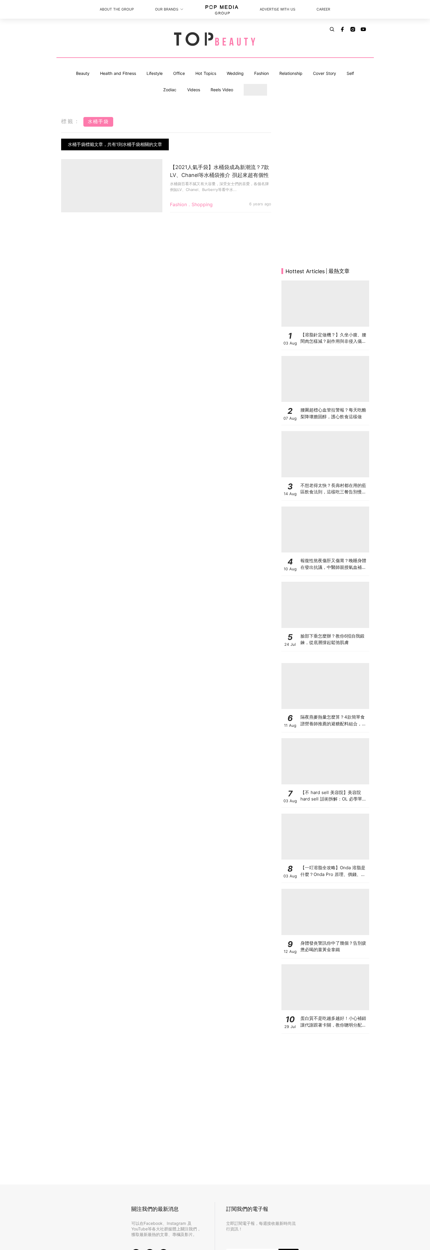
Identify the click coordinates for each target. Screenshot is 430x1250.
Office (179, 73)
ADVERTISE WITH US (277, 9)
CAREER (323, 9)
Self (350, 73)
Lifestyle (155, 73)
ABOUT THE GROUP (117, 9)
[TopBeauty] (215, 39)
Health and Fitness (118, 73)
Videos (193, 89)
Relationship (290, 73)
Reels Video (222, 89)
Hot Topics (205, 73)
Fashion (261, 73)
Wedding (235, 73)
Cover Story (324, 73)
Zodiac (169, 89)
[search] (332, 29)
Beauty (83, 73)
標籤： (70, 121)
